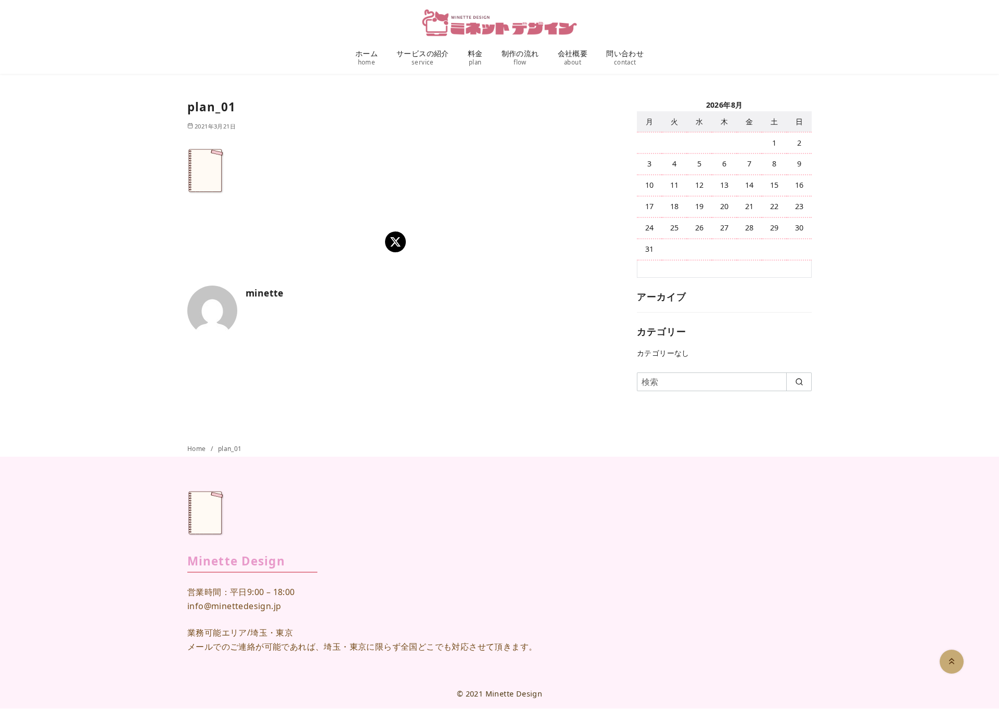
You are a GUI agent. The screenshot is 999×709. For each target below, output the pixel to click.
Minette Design (514, 694)
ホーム (366, 57)
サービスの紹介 (422, 57)
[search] (799, 381)
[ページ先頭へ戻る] (952, 662)
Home (197, 448)
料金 (475, 57)
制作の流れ (520, 57)
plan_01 (230, 448)
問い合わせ (625, 57)
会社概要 (573, 57)
